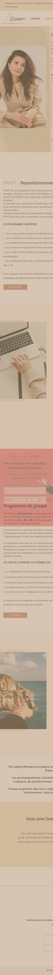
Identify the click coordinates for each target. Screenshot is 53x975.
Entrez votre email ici (16, 485)
